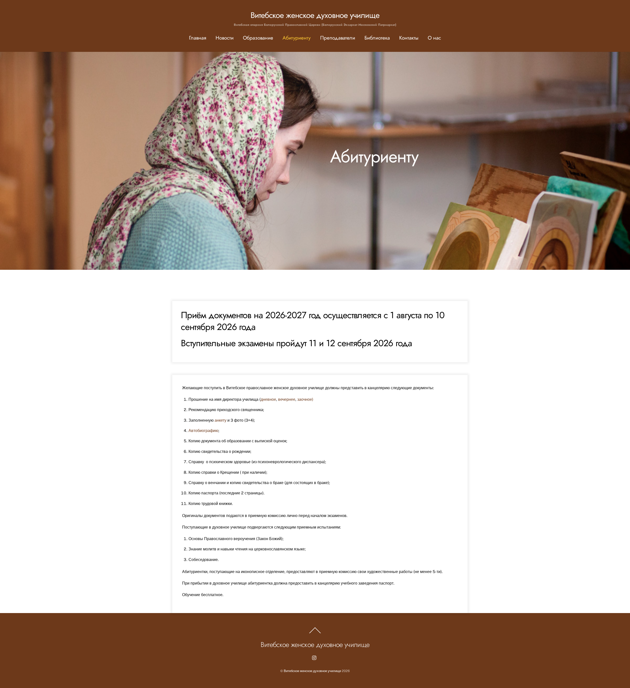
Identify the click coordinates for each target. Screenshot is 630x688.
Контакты (408, 38)
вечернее (286, 399)
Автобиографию (203, 430)
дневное (268, 399)
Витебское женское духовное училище (312, 671)
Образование (258, 38)
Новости (225, 38)
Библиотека (377, 38)
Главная (197, 38)
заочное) (305, 399)
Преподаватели (337, 38)
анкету (220, 420)
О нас (434, 38)
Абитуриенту (297, 38)
